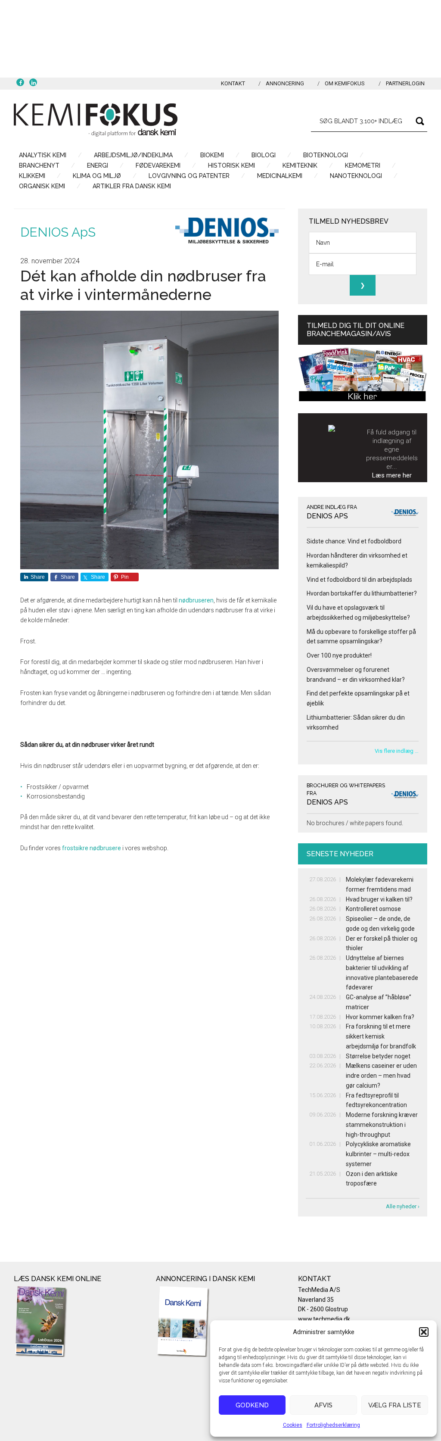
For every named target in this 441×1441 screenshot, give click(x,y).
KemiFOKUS (95, 119)
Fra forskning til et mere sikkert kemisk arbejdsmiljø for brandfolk (381, 1036)
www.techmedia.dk (324, 1319)
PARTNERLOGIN (405, 83)
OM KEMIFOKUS (345, 83)
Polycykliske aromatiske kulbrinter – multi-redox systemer (378, 1154)
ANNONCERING (285, 83)
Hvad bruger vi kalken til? (379, 899)
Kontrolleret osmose (373, 908)
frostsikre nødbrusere (91, 848)
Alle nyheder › (402, 1206)
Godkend (252, 1405)
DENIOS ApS (58, 232)
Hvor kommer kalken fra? (380, 1017)
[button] (423, 1332)
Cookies (292, 1425)
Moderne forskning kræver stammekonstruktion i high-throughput (382, 1124)
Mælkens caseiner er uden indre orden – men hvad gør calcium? (381, 1075)
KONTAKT (233, 83)
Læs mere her (392, 475)
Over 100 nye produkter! (339, 655)
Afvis (323, 1405)
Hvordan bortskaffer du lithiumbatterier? (362, 593)
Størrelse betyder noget (378, 1056)
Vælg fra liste (394, 1405)
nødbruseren (196, 600)
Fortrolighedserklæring (333, 1425)
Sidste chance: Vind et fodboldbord (354, 541)
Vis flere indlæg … (397, 751)
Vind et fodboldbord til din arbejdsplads (359, 579)
